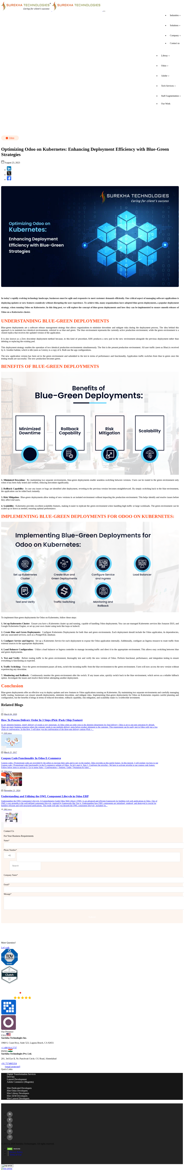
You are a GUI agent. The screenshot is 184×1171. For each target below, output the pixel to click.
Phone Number (10, 850)
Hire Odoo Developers (17, 1090)
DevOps (11, 1077)
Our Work (165, 103)
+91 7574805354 (9, 1063)
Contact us (175, 43)
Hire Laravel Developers (18, 1098)
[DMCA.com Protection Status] (95, 1149)
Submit (92, 917)
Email (7, 884)
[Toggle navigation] (104, 11)
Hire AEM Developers (17, 1096)
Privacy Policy (16, 1152)
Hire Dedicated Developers (19, 1088)
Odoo (11, 138)
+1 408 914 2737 (9, 1047)
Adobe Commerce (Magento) (20, 1082)
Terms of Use (15, 1154)
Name (6, 840)
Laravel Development (17, 1079)
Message (8, 894)
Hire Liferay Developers (18, 1093)
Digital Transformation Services (21, 1074)
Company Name (11, 875)
